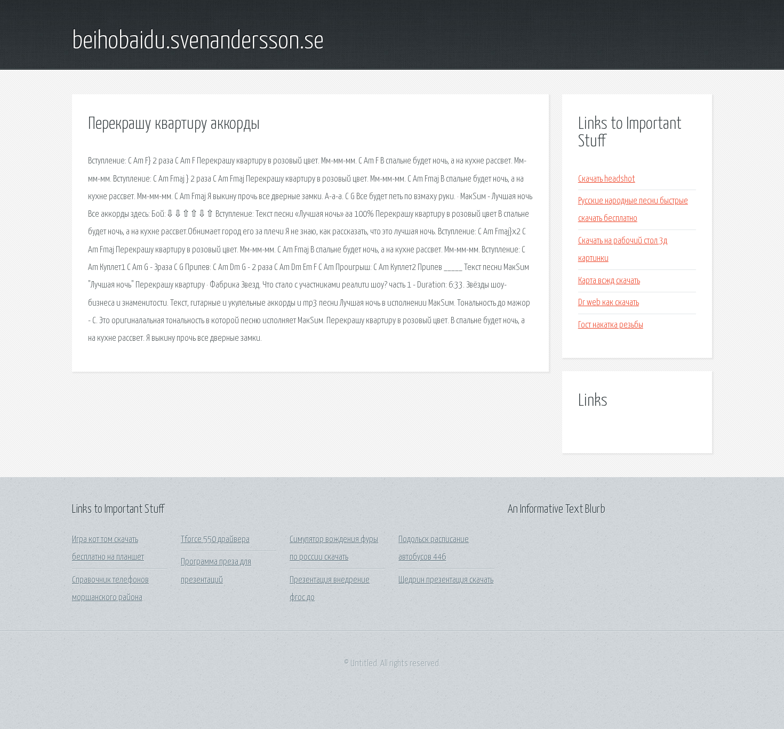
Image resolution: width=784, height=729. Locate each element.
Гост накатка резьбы (610, 325)
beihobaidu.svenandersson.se (198, 41)
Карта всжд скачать (609, 280)
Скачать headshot (606, 179)
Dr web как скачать (608, 302)
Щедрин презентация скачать (445, 580)
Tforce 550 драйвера (215, 539)
